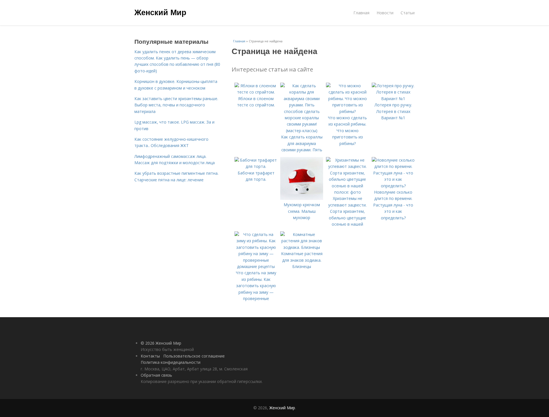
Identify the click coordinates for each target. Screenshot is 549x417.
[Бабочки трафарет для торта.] (255, 166)
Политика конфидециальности (170, 362)
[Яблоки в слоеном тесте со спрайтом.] (255, 92)
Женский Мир (160, 12)
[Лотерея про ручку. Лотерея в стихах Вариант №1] (393, 98)
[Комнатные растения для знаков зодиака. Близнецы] (301, 247)
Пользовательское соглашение (194, 356)
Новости (385, 12)
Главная (361, 12)
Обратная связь (156, 375)
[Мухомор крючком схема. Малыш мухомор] (301, 198)
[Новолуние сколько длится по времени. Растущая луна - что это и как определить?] (393, 185)
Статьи (408, 12)
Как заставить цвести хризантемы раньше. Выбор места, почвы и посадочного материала (176, 105)
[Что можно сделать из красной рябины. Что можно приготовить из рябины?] (347, 111)
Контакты (150, 356)
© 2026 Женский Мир (161, 343)
